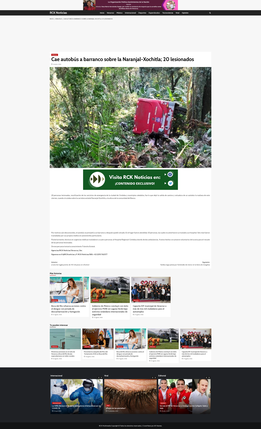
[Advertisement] (130, 35)
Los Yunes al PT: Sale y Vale (171, 408)
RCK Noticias (58, 13)
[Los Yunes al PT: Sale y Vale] (184, 396)
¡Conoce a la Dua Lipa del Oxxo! (119, 408)
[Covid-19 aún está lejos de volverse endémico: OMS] (76, 396)
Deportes (142, 13)
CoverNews (147, 426)
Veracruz (110, 13)
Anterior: (70, 263)
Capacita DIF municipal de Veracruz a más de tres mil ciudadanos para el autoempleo (149, 309)
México (119, 13)
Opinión (185, 13)
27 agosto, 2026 (57, 314)
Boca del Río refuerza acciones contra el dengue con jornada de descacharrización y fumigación (68, 309)
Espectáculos (154, 13)
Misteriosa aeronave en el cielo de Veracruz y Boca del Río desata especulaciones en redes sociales (63, 354)
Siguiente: (185, 263)
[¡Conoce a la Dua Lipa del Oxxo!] (130, 396)
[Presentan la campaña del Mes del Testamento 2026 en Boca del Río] (97, 339)
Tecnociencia (167, 13)
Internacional (130, 13)
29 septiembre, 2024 (167, 411)
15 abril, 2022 (57, 411)
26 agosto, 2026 (57, 358)
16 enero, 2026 (57, 64)
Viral (177, 13)
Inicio (102, 13)
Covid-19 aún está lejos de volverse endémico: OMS (73, 408)
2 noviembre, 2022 (113, 411)
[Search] (210, 13)
